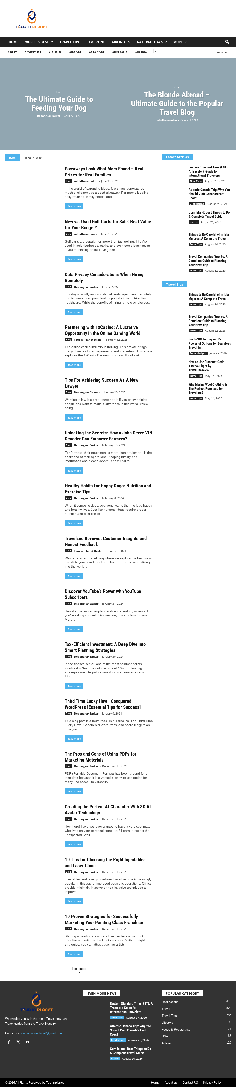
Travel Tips (69, 42)
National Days (150, 42)
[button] (227, 42)
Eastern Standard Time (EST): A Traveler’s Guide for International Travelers (209, 171)
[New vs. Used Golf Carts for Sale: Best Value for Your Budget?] (32, 239)
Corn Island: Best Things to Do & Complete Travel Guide (209, 214)
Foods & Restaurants (176, 1029)
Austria (141, 52)
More (178, 42)
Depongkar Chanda (87, 392)
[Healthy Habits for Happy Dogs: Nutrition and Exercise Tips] (32, 503)
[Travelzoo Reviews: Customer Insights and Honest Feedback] (32, 556)
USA (165, 1036)
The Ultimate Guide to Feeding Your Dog (59, 103)
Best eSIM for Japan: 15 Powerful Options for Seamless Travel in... (210, 343)
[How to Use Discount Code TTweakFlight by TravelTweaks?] (173, 368)
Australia (119, 52)
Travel (166, 1009)
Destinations (197, 203)
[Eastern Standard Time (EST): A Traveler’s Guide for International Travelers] (173, 173)
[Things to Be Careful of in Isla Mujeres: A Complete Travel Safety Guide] (173, 241)
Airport (75, 52)
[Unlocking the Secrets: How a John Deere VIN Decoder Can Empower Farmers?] (32, 450)
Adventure (32, 52)
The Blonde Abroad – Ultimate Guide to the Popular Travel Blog (177, 103)
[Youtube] (28, 1042)
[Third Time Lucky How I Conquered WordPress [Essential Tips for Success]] (32, 718)
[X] (19, 1042)
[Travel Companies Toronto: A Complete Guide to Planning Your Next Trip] (173, 263)
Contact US (190, 1082)
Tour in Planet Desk (87, 340)
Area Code (97, 52)
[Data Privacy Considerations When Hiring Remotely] (32, 292)
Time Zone (96, 42)
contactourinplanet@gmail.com (42, 1033)
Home (13, 42)
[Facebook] (10, 1042)
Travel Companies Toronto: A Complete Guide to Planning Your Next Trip (208, 261)
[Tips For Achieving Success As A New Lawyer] (32, 397)
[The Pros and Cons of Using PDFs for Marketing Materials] (32, 771)
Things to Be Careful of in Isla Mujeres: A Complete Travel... (209, 236)
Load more (79, 968)
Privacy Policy (212, 1082)
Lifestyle (167, 1022)
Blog (58, 92)
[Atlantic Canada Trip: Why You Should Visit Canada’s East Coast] (173, 196)
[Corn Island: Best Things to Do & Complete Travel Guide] (173, 219)
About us (171, 1082)
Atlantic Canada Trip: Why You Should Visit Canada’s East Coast (209, 194)
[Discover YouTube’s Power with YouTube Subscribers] (32, 608)
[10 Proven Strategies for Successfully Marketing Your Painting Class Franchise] (32, 934)
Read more (74, 206)
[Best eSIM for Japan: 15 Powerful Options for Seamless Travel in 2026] (173, 346)
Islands (194, 222)
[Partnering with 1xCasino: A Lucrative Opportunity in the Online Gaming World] (32, 344)
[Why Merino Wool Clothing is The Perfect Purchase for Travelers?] (173, 391)
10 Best (11, 52)
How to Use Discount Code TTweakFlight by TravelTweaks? (206, 366)
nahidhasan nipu (166, 120)
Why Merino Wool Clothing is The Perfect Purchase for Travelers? (208, 388)
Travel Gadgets (198, 353)
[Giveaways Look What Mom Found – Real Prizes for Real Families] (32, 186)
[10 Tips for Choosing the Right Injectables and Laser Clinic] (32, 877)
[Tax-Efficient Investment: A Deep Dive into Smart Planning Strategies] (32, 661)
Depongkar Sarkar (48, 115)
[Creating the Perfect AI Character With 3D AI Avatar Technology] (32, 824)
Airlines (119, 42)
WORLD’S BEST (37, 42)
